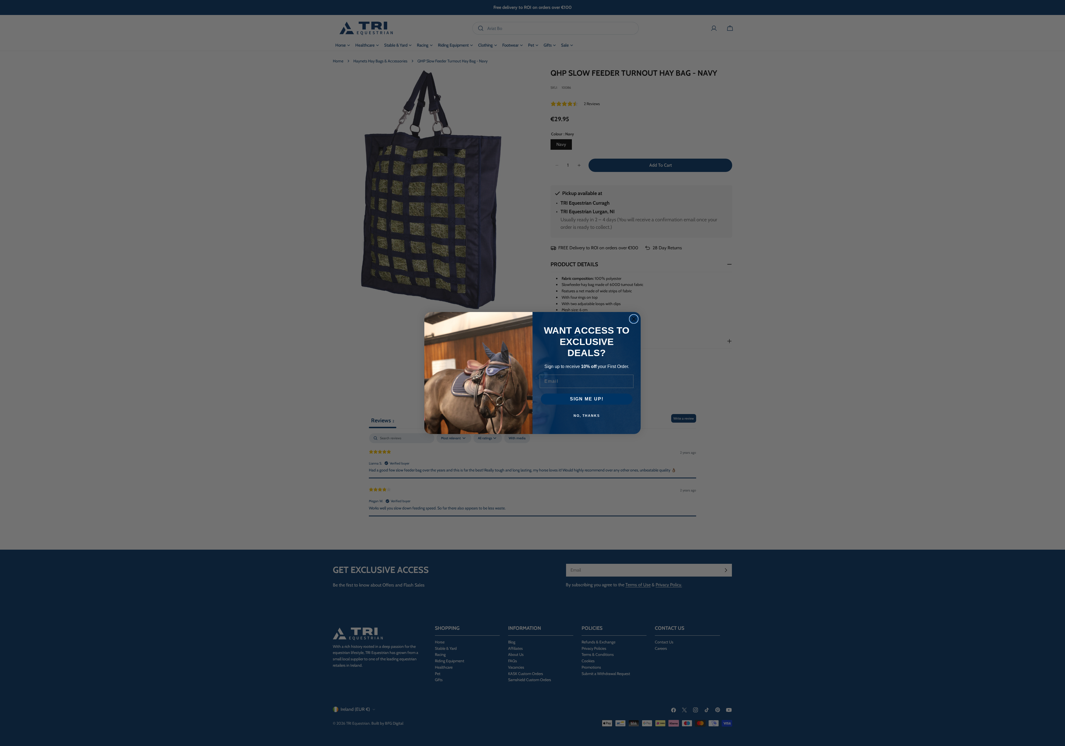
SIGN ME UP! (587, 399)
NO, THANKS (587, 416)
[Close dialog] (634, 319)
